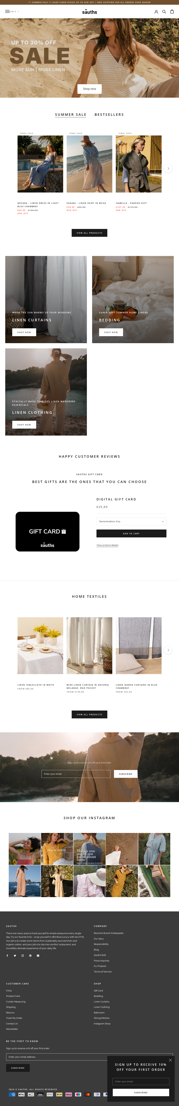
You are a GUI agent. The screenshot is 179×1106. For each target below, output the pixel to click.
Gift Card (98, 990)
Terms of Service (103, 971)
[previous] (11, 168)
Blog (96, 949)
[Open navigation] (7, 11)
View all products (89, 233)
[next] (168, 168)
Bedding (98, 996)
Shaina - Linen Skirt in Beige (86, 203)
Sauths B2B (100, 955)
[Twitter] (15, 955)
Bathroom (99, 1012)
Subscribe (141, 1092)
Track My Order (14, 1018)
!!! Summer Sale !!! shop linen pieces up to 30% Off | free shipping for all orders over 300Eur (89, 2)
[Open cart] (172, 11)
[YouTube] (38, 955)
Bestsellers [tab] (109, 114)
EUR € (12, 11)
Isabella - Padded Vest (131, 203)
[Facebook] (7, 955)
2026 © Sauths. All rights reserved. (33, 1089)
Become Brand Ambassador (109, 933)
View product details (107, 545)
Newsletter (12, 1029)
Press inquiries (101, 960)
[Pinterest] (30, 955)
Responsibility (101, 944)
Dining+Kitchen (102, 1018)
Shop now (89, 88)
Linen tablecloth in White (35, 685)
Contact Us (12, 1023)
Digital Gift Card (116, 499)
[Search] (164, 11)
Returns (10, 1012)
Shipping (11, 1007)
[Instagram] (23, 955)
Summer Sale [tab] (71, 114)
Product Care (13, 996)
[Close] (170, 1060)
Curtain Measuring (16, 1001)
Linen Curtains (101, 1001)
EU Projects (100, 966)
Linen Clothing (102, 1007)
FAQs (9, 990)
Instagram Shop (102, 1023)
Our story (99, 938)
